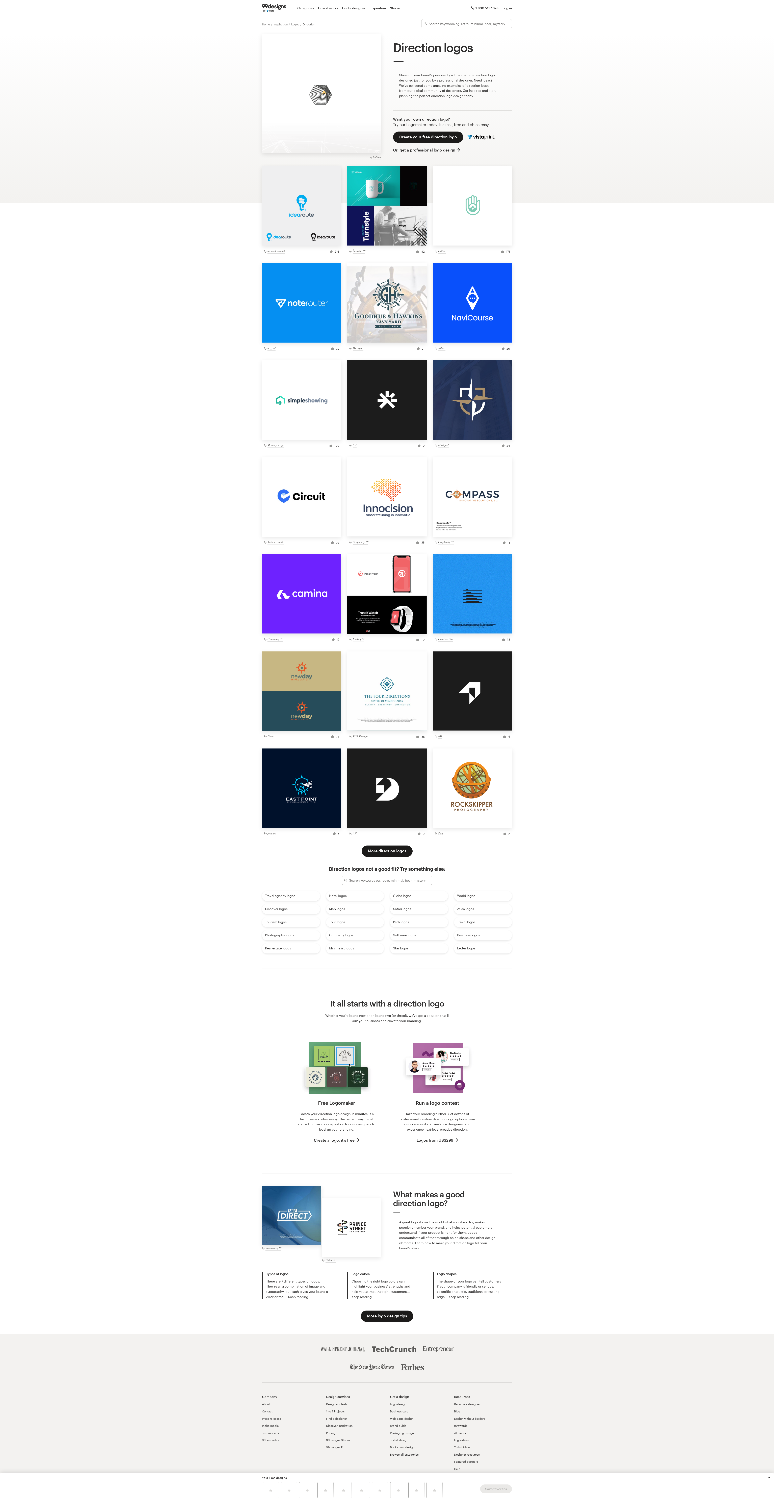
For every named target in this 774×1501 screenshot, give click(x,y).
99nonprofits (270, 1440)
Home (266, 24)
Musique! (358, 348)
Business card (399, 1411)
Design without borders (469, 1418)
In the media (270, 1425)
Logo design (398, 1404)
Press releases (271, 1418)
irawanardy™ (273, 1248)
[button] (769, 1477)
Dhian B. (331, 1260)
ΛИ (355, 445)
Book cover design (402, 1447)
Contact (267, 1411)
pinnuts (271, 833)
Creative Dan (445, 639)
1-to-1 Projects (335, 1411)
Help (457, 1469)
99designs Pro (335, 1447)
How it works (328, 8)
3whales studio (275, 542)
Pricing (330, 1433)
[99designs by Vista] (274, 8)
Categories (305, 8)
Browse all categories (404, 1454)
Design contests (336, 1404)
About (266, 1404)
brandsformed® (276, 251)
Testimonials (270, 1433)
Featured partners (466, 1461)
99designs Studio (338, 1440)
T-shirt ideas (462, 1447)
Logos (295, 24)
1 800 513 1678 (486, 8)
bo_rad (271, 348)
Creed (270, 736)
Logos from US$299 (435, 1140)
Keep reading (298, 1297)
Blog (457, 1411)
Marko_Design (275, 445)
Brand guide (398, 1425)
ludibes (377, 157)
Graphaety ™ (360, 542)
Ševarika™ (359, 251)
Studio (395, 8)
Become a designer (467, 1404)
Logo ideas (461, 1440)
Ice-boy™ (358, 639)
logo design (455, 96)
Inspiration (377, 8)
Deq (440, 833)
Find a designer (353, 8)
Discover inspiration (339, 1425)
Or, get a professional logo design (424, 150)
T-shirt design (399, 1440)
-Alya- (441, 348)
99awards (460, 1425)
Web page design (401, 1418)
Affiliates (460, 1433)
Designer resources (467, 1454)
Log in (507, 8)
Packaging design (402, 1433)
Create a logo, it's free (334, 1140)
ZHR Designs (360, 736)
